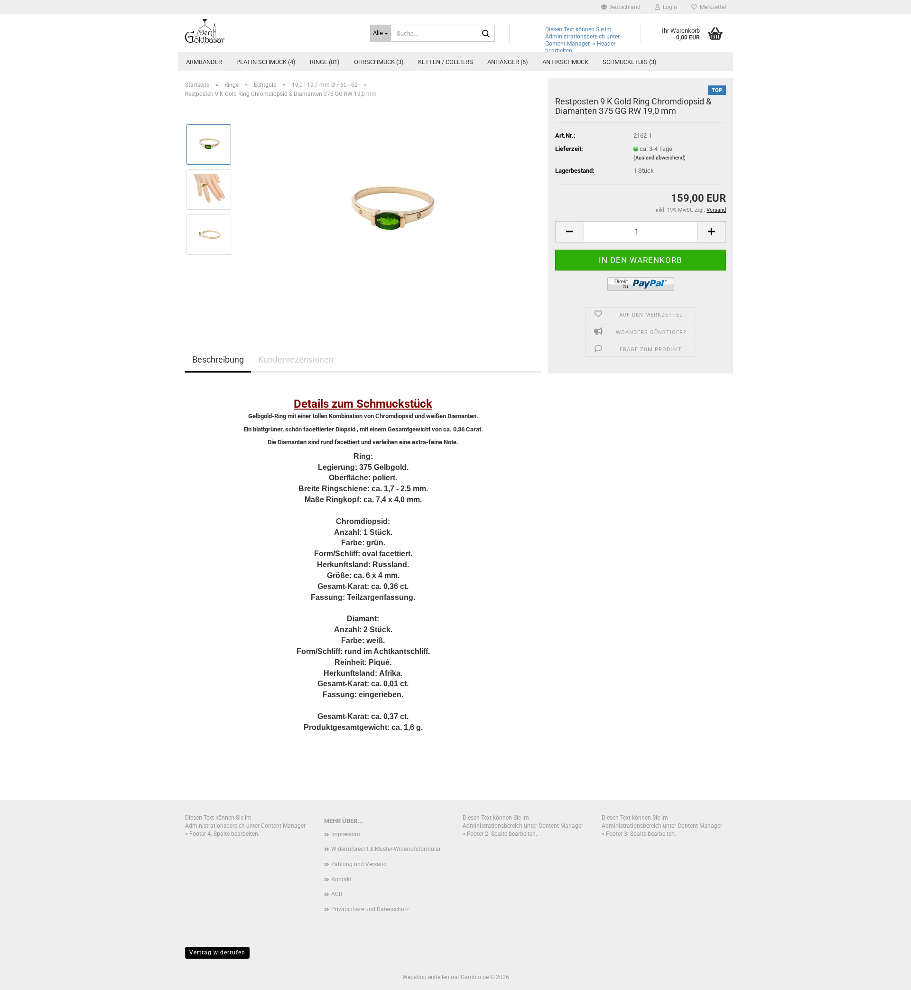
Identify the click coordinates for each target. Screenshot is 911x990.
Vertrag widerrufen (217, 952)
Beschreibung (218, 359)
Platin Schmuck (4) (266, 61)
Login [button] (668, 7)
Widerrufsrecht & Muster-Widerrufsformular (386, 849)
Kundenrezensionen (296, 359)
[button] (621, 7)
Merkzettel (711, 7)
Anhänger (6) (507, 61)
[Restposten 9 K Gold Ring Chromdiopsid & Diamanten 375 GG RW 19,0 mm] (390, 211)
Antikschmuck (565, 61)
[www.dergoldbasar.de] (270, 30)
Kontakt (341, 879)
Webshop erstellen (425, 977)
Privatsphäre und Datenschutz (370, 909)
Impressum (345, 834)
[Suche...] (486, 33)
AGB (336, 894)
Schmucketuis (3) (630, 61)
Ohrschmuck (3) (379, 61)
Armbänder (204, 61)
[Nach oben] (885, 975)
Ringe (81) (325, 61)
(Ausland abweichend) (659, 158)
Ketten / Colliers (445, 61)
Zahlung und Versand (359, 864)
